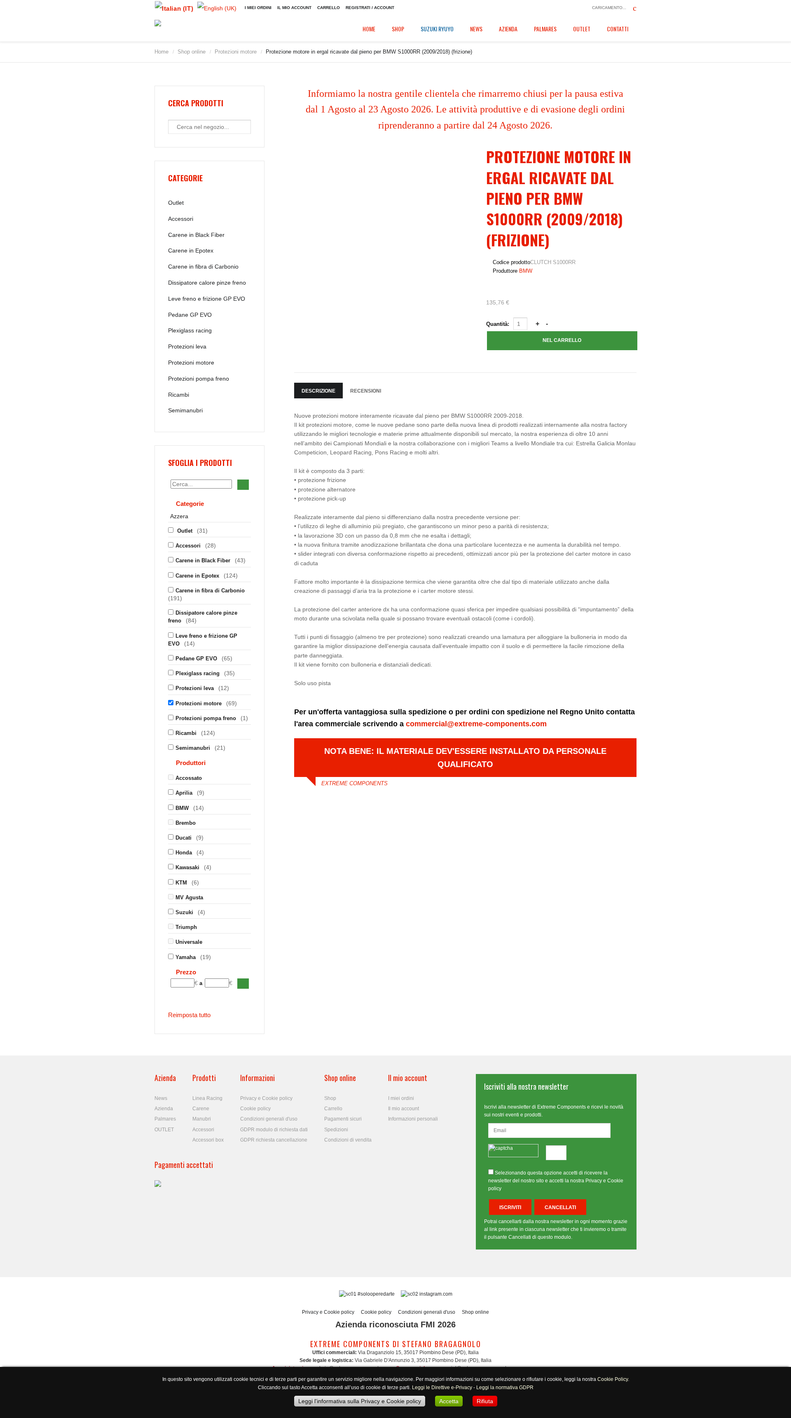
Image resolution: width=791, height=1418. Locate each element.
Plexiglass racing (190, 330)
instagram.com (435, 1294)
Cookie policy (255, 1108)
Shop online (192, 52)
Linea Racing (207, 1098)
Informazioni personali (413, 1119)
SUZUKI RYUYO (437, 28)
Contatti (617, 28)
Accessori (180, 218)
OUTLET (581, 28)
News (476, 28)
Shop (398, 28)
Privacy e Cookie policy (266, 1098)
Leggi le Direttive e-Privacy (442, 1387)
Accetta (449, 1401)
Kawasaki (187, 867)
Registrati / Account (370, 7)
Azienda (508, 28)
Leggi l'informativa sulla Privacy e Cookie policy (359, 1401)
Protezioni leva (187, 346)
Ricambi (178, 394)
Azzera (179, 516)
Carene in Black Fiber (196, 235)
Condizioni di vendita (348, 1140)
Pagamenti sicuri (343, 1119)
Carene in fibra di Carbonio (203, 266)
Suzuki (184, 912)
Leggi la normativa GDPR (505, 1387)
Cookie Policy (612, 1379)
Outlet (176, 202)
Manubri (201, 1119)
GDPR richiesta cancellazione (273, 1140)
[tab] (209, 504)
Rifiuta (485, 1401)
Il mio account (294, 7)
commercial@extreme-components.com (476, 724)
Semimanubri (185, 410)
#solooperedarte (376, 1294)
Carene (200, 1108)
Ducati (184, 838)
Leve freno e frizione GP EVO (206, 298)
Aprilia (184, 793)
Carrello (328, 7)
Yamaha (186, 957)
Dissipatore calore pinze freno (207, 282)
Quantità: (498, 324)
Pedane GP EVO (190, 314)
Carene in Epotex (190, 250)
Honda (184, 852)
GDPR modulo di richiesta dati (274, 1130)
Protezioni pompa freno (198, 378)
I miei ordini (258, 7)
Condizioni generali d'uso (268, 1119)
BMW (525, 271)
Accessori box (208, 1140)
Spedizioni (336, 1130)
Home (369, 28)
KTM (181, 883)
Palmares (545, 28)
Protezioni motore (236, 52)
